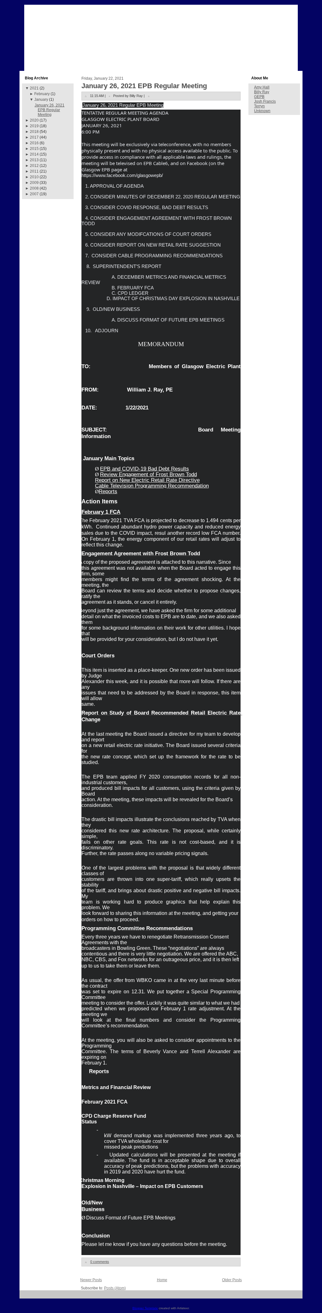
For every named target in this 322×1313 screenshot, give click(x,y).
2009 (34, 182)
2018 (34, 131)
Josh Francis (265, 101)
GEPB (259, 96)
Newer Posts (91, 1280)
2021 (34, 88)
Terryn (259, 106)
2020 (34, 120)
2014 (34, 154)
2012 (34, 165)
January (41, 99)
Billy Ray (261, 92)
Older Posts (232, 1280)
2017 (34, 137)
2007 (34, 194)
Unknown (262, 111)
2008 (34, 188)
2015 (34, 148)
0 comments (99, 1262)
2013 (34, 160)
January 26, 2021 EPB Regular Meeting (49, 110)
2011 (34, 171)
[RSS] (27, 1297)
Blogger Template (145, 1308)
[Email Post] (149, 96)
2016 (34, 143)
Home (162, 1280)
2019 (34, 126)
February (42, 94)
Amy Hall (261, 87)
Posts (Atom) (115, 1288)
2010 (34, 177)
